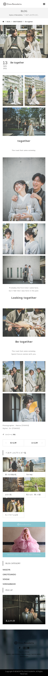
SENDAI (6, 579)
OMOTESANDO (9, 574)
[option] (24, 609)
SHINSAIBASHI (9, 584)
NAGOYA (6, 569)
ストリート (8, 434)
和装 (14, 434)
